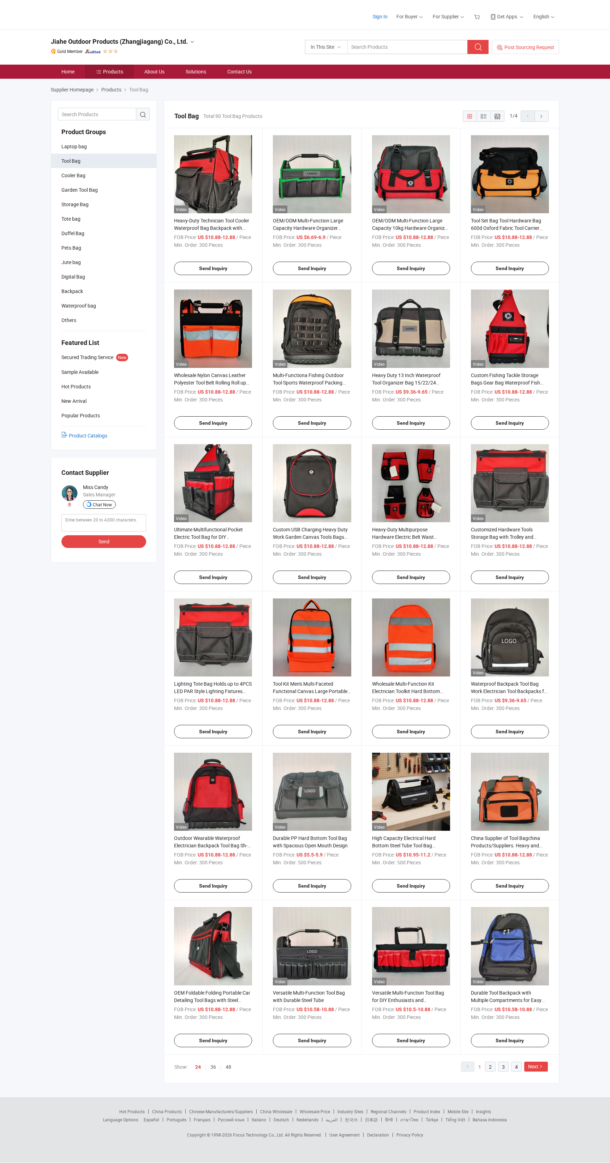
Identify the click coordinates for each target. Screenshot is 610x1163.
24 (198, 1067)
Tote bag (70, 218)
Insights (483, 1111)
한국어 (351, 1119)
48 (228, 1066)
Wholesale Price (315, 1111)
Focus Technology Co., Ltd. (259, 1135)
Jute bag (71, 262)
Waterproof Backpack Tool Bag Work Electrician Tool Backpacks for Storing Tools (510, 691)
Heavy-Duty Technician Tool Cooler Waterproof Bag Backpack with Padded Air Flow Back (211, 228)
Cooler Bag (73, 175)
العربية (331, 1119)
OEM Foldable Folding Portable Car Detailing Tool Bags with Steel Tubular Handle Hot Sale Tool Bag (212, 1000)
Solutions (196, 71)
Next (533, 1066)
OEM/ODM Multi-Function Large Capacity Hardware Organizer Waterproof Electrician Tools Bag (308, 228)
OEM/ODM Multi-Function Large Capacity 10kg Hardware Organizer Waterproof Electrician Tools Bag (410, 228)
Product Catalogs (88, 435)
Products (113, 71)
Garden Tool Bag (79, 189)
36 (213, 1066)
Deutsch (281, 1119)
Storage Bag (75, 204)
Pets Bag (71, 247)
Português (176, 1119)
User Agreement (344, 1135)
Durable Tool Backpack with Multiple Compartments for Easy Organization (506, 1000)
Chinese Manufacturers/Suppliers (221, 1111)
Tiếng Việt (455, 1119)
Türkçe (432, 1119)
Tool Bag (70, 160)
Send (103, 541)
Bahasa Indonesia (490, 1119)
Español (151, 1119)
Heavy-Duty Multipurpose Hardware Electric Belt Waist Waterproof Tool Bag (403, 537)
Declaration (378, 1135)
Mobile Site (458, 1111)
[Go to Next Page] (541, 116)
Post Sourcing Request (529, 47)
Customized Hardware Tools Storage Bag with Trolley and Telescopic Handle (502, 537)
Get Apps (507, 16)
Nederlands (307, 1119)
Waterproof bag (78, 305)
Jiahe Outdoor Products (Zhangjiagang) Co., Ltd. (119, 41)
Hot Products (132, 1111)
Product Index (427, 1111)
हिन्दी (389, 1119)
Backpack (72, 291)
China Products (167, 1111)
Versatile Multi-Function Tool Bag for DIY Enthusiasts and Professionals (408, 1000)
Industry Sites (350, 1111)
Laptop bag (74, 146)
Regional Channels (388, 1111)
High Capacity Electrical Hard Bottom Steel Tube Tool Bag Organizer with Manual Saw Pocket (410, 845)
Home (67, 71)
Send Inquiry (213, 268)
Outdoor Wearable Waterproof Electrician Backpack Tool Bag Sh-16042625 (210, 845)
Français (202, 1119)
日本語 (371, 1119)
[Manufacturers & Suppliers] (96, 14)
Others (68, 320)
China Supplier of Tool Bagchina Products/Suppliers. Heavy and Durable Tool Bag (505, 845)
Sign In (380, 16)
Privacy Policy (409, 1135)
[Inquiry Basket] (478, 16)
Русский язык (231, 1119)
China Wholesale (276, 1111)
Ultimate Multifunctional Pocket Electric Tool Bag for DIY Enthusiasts (208, 537)
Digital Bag (73, 276)
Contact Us (239, 71)
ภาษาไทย (409, 1119)
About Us (154, 71)
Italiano (259, 1119)
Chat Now (102, 504)
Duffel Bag (72, 233)
